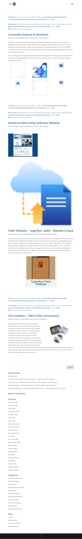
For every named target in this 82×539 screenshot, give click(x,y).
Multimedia (43, 234)
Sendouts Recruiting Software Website (34, 123)
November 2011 (13, 433)
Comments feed (14, 523)
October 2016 (13, 405)
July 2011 (11, 436)
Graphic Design (13, 481)
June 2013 (11, 421)
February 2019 (13, 402)
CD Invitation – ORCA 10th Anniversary (33, 315)
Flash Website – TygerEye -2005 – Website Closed (40, 230)
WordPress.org (13, 526)
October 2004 (13, 458)
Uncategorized (13, 500)
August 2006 (12, 448)
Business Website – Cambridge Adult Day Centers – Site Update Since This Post (37, 388)
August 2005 (12, 452)
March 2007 (12, 445)
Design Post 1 (13, 376)
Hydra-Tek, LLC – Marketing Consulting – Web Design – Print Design (32, 382)
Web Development (15, 509)
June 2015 (11, 408)
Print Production (14, 493)
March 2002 (12, 464)
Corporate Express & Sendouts (28, 34)
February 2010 (13, 439)
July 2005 (11, 455)
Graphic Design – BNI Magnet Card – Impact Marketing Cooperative (32, 385)
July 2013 (11, 418)
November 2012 (13, 427)
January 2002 (13, 467)
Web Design (43, 38)
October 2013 (13, 415)
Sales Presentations (15, 497)
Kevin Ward (14, 38)
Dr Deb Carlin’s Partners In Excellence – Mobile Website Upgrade (31, 379)
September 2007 (14, 442)
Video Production (14, 503)
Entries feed (12, 520)
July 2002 (11, 461)
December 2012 (13, 424)
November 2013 (13, 411)
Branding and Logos (15, 478)
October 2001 (13, 470)
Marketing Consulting (16, 487)
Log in (10, 517)
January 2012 (12, 430)
